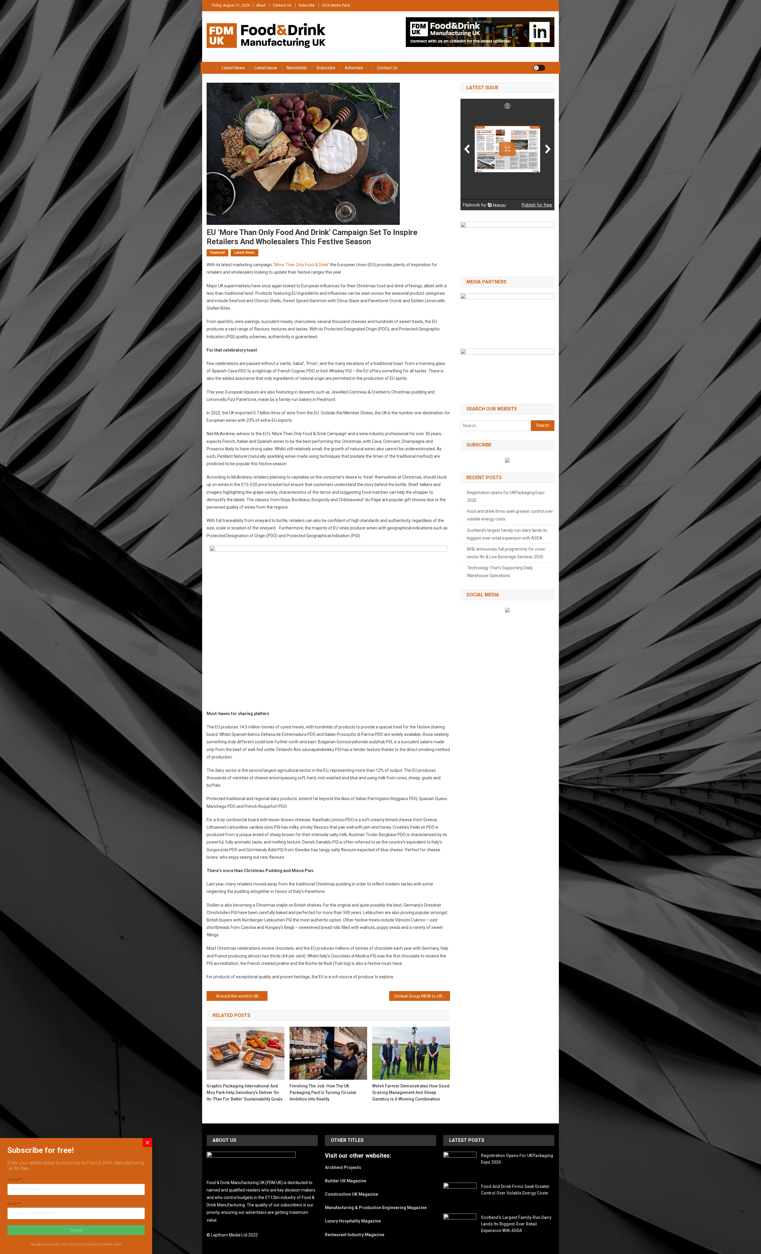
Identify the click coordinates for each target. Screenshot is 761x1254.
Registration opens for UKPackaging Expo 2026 (506, 496)
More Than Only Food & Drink (301, 264)
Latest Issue (265, 67)
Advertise (354, 67)
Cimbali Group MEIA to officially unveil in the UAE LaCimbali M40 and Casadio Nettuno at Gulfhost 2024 (422, 996)
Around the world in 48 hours (242, 996)
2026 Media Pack (336, 5)
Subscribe (306, 5)
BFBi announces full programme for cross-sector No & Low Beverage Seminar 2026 (506, 553)
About (261, 5)
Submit (76, 1230)
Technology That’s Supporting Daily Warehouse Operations (500, 571)
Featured (217, 252)
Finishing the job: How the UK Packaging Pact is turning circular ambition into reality (323, 1092)
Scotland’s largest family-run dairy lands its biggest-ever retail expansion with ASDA (507, 534)
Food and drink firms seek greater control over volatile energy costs (510, 515)
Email (14, 1203)
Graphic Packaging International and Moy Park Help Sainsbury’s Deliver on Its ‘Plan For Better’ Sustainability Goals (245, 1092)
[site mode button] (539, 68)
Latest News (233, 67)
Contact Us (282, 5)
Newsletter (297, 67)
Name (14, 1179)
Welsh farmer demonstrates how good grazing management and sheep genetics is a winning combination (410, 1092)
